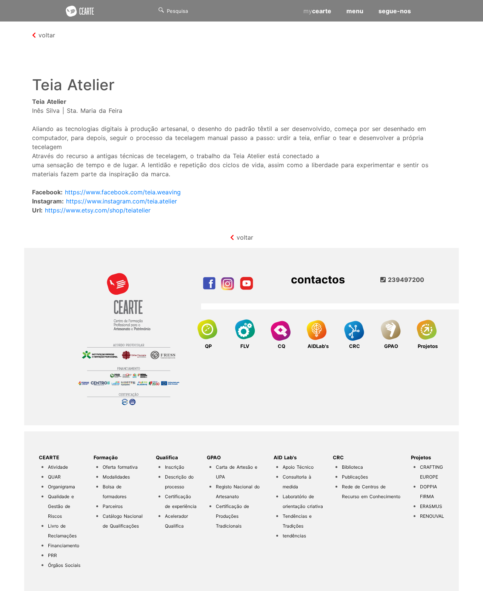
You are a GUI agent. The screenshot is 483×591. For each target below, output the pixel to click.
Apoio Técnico (298, 467)
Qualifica (167, 457)
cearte (317, 11)
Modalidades (116, 477)
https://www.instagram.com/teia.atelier (121, 201)
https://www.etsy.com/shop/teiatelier (98, 210)
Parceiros (113, 506)
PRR (52, 555)
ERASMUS (431, 506)
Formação (106, 457)
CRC (338, 457)
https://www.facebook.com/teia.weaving (123, 192)
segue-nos (394, 11)
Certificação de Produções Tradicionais (232, 516)
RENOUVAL (432, 516)
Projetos (421, 457)
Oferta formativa (120, 467)
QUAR (54, 477)
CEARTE (49, 457)
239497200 (405, 279)
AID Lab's (285, 457)
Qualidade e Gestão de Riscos (61, 506)
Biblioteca (352, 467)
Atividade (58, 467)
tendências (294, 536)
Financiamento (63, 545)
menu (354, 11)
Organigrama (61, 486)
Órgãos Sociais (64, 565)
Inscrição (174, 467)
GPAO (214, 457)
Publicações (355, 477)
